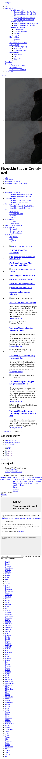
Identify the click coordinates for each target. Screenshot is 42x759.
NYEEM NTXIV (15, 68)
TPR (15, 60)
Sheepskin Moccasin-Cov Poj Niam (26, 23)
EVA (15, 56)
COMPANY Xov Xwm (17, 70)
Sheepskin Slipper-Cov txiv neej (25, 14)
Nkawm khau (14, 37)
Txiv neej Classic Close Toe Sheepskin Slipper (21, 329)
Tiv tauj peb (9, 72)
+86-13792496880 (11, 470)
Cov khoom (9, 8)
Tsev (6, 6)
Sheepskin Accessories (17, 27)
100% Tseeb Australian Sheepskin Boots (23, 481)
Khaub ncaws (18, 41)
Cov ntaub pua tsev (20, 31)
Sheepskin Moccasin (16, 22)
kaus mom (17, 33)
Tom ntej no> (7, 431)
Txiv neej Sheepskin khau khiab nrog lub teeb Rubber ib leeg (23, 413)
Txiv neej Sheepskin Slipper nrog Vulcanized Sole (21, 382)
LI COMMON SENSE (17, 66)
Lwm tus (17, 35)
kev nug (12, 318)
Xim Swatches (14, 45)
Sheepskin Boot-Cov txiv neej (24, 20)
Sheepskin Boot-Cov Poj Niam (24, 18)
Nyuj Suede (18, 48)
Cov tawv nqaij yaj (20, 47)
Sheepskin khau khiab (16, 10)
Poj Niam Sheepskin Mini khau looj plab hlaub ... (20, 264)
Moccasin (17, 39)
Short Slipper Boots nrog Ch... (22, 275)
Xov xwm (8, 64)
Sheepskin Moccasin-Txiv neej (24, 25)
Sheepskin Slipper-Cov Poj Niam (25, 12)
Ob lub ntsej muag (20, 50)
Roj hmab (17, 58)
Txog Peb (8, 62)
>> (13, 431)
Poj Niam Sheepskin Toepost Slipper (31, 480)
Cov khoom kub (10, 440)
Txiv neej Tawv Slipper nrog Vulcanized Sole (22, 356)
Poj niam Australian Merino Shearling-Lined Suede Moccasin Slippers (16, 484)
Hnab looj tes (18, 29)
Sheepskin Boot (14, 16)
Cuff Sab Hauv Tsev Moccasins (18, 251)
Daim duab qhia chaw (12, 442)
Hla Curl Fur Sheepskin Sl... (22, 284)
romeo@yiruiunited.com (13, 472)
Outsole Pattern (14, 52)
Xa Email (4, 495)
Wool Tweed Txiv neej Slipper (22, 302)
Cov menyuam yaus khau (18, 43)
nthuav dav (19, 318)
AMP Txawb (9, 444)
